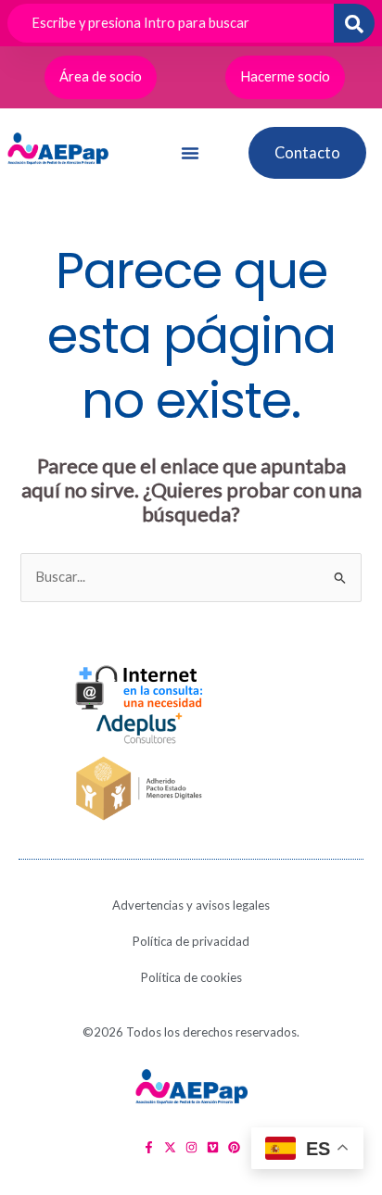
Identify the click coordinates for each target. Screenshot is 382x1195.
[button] (190, 153)
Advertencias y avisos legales (191, 905)
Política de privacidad (191, 941)
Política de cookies (191, 977)
